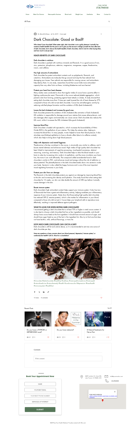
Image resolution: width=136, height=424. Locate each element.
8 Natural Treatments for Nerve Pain (95, 331)
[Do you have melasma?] (68, 319)
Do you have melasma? (65, 330)
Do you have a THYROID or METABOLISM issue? (37, 331)
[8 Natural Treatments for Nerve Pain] (98, 319)
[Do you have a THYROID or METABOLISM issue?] (38, 319)
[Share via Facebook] (35, 292)
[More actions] (101, 34)
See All (109, 308)
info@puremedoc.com (116, 376)
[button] (54, 14)
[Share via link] (48, 292)
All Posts (27, 21)
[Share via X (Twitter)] (39, 292)
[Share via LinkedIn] (44, 292)
